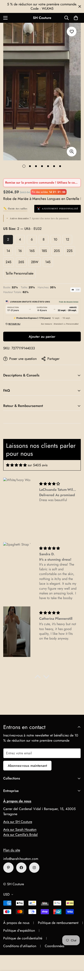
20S (57, 250)
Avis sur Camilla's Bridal (20, 834)
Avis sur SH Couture (17, 821)
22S (70, 250)
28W (34, 261)
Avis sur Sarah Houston (19, 829)
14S (48, 261)
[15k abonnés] (21, 867)
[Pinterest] (8, 867)
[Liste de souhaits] (71, 31)
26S (21, 261)
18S (44, 250)
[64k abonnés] (34, 867)
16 (20, 250)
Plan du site (11, 850)
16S (32, 250)
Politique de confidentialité (22, 938)
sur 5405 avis (37, 465)
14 (8, 250)
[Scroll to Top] (76, 948)
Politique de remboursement (58, 922)
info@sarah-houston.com (20, 858)
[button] (76, 18)
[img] (16, 465)
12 (67, 239)
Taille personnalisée (19, 273)
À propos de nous (16, 922)
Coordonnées (54, 945)
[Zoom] (71, 151)
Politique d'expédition (19, 930)
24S (8, 261)
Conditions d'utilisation (19, 945)
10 (55, 239)
